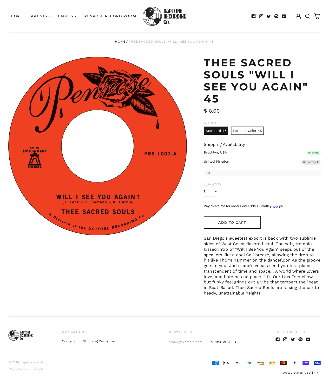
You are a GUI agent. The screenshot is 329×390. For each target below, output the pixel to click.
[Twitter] (269, 16)
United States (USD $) (299, 372)
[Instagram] (261, 16)
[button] (307, 16)
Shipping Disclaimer (99, 341)
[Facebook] (253, 16)
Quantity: (213, 184)
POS (10, 369)
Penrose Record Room (110, 16)
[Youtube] (284, 16)
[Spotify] (276, 16)
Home (120, 41)
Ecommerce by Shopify (30, 369)
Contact (68, 341)
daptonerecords (31, 362)
